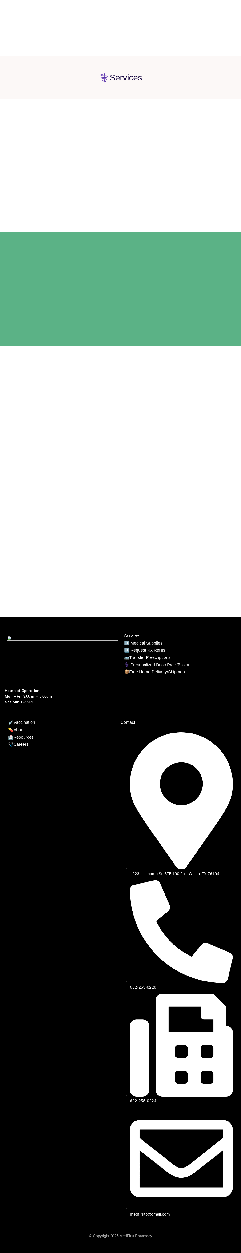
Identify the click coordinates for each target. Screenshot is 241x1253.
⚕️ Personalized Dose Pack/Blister (156, 664)
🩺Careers (18, 744)
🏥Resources (21, 737)
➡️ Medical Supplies (143, 643)
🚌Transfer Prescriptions (147, 657)
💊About (16, 730)
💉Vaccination (21, 722)
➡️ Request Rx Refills (144, 650)
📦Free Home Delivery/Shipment (155, 671)
